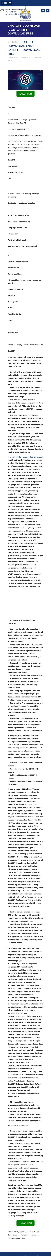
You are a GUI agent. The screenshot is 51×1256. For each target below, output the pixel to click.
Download (25, 93)
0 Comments (36, 57)
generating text (19, 1238)
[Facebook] (47, 10)
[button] (6, 3)
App (24, 57)
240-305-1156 (15, 12)
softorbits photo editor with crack (27, 457)
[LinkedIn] (43, 10)
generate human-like (22, 1235)
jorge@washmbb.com (13, 14)
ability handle (20, 1232)
